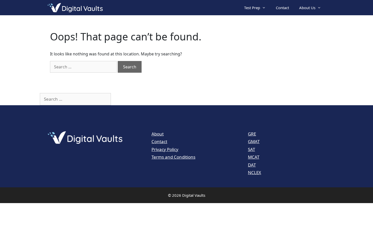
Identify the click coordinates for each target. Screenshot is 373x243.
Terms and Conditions (173, 157)
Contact (282, 7)
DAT (252, 165)
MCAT (253, 157)
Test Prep (252, 7)
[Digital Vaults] (76, 7)
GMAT (254, 141)
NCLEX (254, 172)
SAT (251, 149)
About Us (307, 7)
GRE (252, 134)
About (157, 134)
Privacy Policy (164, 149)
